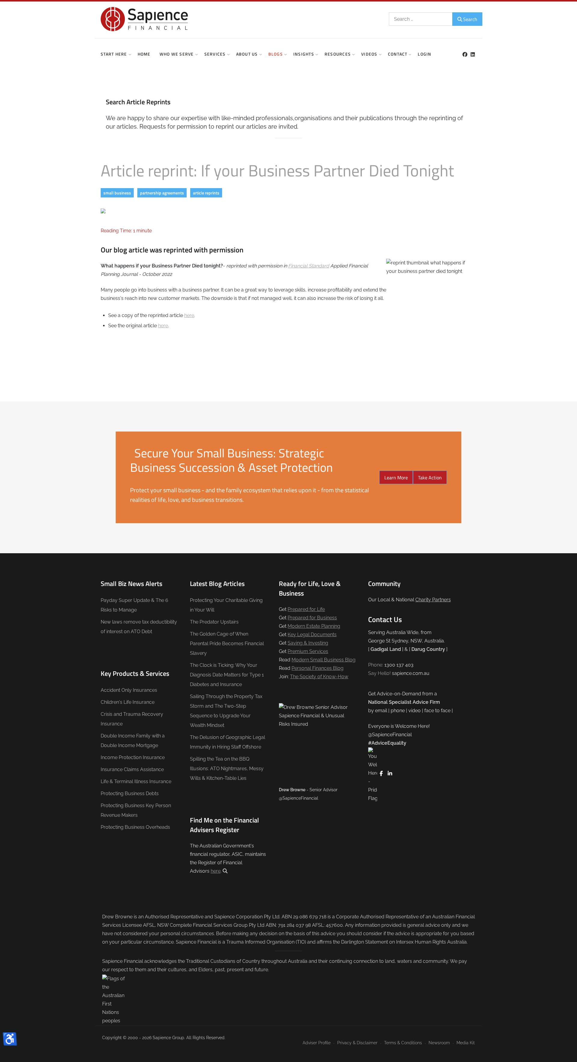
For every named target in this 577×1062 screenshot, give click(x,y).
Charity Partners (433, 600)
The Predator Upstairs (214, 622)
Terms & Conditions (403, 1042)
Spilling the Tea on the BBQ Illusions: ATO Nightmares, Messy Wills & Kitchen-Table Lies (227, 768)
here (189, 315)
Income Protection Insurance (133, 757)
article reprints (206, 193)
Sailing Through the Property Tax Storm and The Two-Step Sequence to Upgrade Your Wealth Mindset (226, 711)
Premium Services (308, 651)
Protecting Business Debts (130, 793)
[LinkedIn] (472, 54)
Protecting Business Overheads (135, 827)
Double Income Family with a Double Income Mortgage (133, 740)
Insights (303, 54)
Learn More (396, 477)
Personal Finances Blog (317, 668)
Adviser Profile (317, 1042)
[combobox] (421, 19)
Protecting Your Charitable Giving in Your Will (226, 605)
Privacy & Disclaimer (357, 1042)
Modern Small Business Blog (324, 660)
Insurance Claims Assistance (132, 769)
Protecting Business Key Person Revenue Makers (136, 810)
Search (470, 19)
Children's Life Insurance (127, 702)
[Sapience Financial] (144, 19)
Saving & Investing (308, 643)
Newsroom (439, 1042)
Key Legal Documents (312, 634)
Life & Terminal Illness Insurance (136, 781)
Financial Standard (308, 266)
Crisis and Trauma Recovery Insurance (132, 719)
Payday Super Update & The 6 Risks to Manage (134, 605)
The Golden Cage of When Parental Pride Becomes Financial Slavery (227, 643)
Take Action (430, 477)
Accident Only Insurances (129, 690)
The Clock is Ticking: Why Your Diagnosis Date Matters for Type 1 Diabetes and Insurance (227, 674)
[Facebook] (465, 54)
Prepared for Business (312, 618)
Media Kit (465, 1042)
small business (117, 193)
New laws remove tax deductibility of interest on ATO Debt (139, 626)
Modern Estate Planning (314, 626)
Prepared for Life (306, 609)
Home (144, 54)
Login (424, 54)
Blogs (275, 54)
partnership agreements (162, 193)
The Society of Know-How (319, 676)
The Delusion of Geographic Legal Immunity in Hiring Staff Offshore (227, 742)
